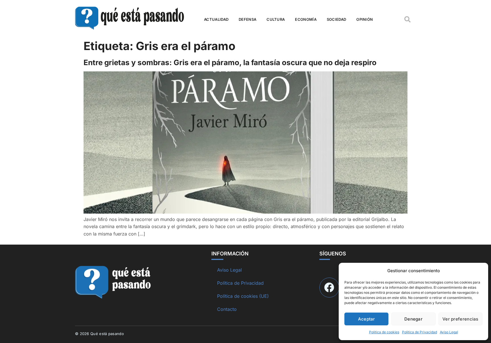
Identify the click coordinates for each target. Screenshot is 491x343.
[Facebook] (329, 287)
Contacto (227, 309)
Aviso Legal (449, 332)
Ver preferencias (460, 319)
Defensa (247, 19)
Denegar (413, 319)
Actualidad (216, 19)
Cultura (276, 19)
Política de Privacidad (419, 332)
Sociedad (336, 19)
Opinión (364, 19)
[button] (407, 19)
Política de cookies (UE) (243, 296)
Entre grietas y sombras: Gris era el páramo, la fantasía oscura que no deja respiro (230, 62)
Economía (305, 19)
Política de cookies (384, 332)
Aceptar (366, 319)
